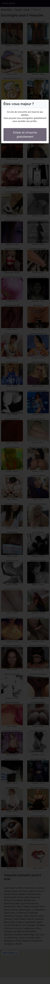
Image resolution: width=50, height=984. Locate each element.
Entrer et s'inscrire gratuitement (25, 134)
